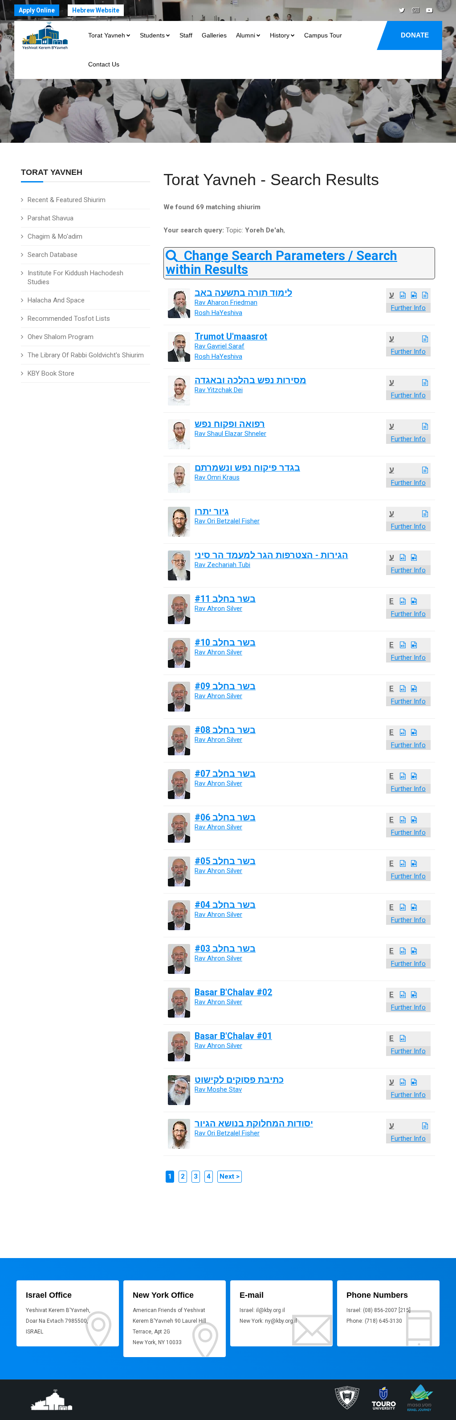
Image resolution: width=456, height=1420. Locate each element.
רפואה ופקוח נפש (230, 424)
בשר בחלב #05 (225, 861)
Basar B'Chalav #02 (233, 992)
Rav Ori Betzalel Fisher (227, 521)
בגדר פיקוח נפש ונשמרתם (247, 468)
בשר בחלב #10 (225, 643)
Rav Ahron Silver (218, 608)
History (279, 35)
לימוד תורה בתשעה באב (243, 293)
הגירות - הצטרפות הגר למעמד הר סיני (271, 555)
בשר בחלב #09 (225, 686)
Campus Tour (323, 35)
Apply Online (37, 10)
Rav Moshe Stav (218, 1089)
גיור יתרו (212, 511)
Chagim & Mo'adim (55, 236)
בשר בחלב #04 (225, 905)
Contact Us (103, 64)
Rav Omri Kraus (217, 477)
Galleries (214, 35)
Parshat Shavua (50, 218)
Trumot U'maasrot (231, 336)
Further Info (408, 308)
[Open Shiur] (403, 295)
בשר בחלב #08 (225, 730)
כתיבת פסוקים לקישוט (239, 1080)
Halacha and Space (56, 300)
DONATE (415, 35)
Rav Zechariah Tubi (222, 565)
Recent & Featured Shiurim (67, 200)
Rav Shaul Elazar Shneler (230, 434)
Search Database (52, 255)
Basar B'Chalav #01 (233, 1036)
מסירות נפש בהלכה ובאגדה (250, 380)
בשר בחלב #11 (225, 599)
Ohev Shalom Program (61, 337)
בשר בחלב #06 (225, 817)
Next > (230, 1176)
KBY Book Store (51, 373)
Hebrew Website (95, 10)
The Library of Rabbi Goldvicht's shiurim (86, 355)
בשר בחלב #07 (225, 774)
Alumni (245, 35)
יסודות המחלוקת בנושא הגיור (254, 1123)
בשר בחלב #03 (225, 949)
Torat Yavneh (106, 35)
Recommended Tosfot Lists (69, 319)
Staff (185, 35)
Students (152, 35)
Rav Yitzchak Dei (219, 390)
